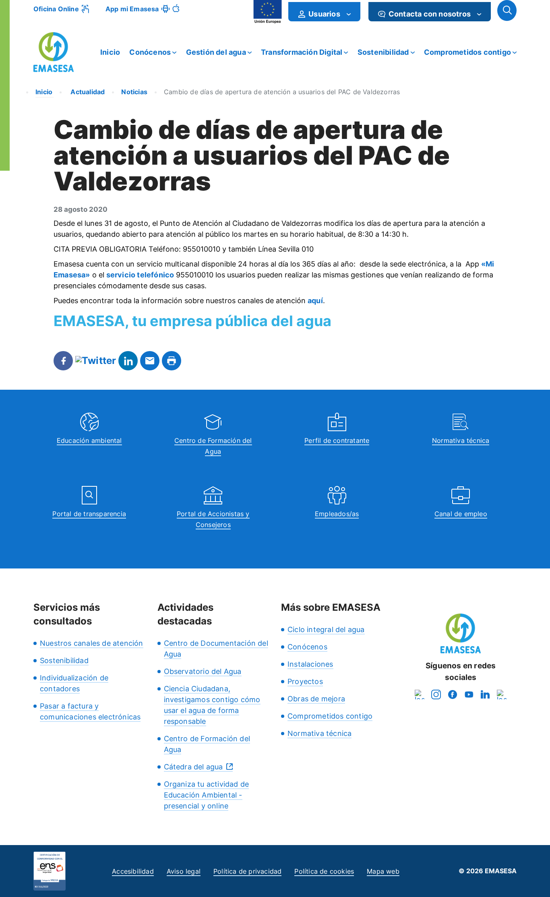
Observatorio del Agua (203, 671)
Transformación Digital (301, 52)
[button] (507, 10)
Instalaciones (310, 664)
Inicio (110, 52)
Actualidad (87, 92)
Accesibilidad (133, 871)
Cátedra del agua (193, 767)
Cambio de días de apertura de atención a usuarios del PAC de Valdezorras (282, 92)
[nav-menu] (349, 14)
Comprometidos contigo (467, 52)
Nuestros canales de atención (91, 643)
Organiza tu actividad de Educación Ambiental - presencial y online (206, 795)
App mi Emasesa (132, 9)
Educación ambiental (89, 440)
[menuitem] (324, 11)
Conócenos (150, 52)
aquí (315, 300)
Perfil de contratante (336, 440)
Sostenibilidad (383, 52)
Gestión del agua (216, 52)
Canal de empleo (460, 514)
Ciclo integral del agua (326, 629)
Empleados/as (337, 514)
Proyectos (305, 681)
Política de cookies (324, 871)
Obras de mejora (316, 698)
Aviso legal (184, 871)
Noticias (134, 92)
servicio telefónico (140, 275)
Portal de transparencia (89, 514)
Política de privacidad (247, 871)
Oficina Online (56, 9)
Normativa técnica (460, 440)
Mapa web (383, 871)
